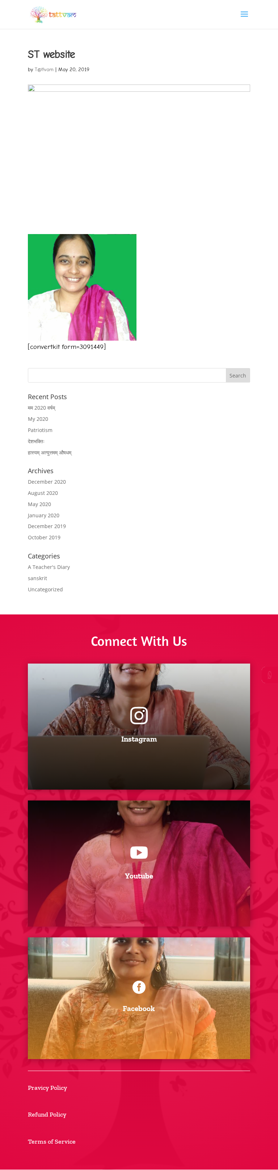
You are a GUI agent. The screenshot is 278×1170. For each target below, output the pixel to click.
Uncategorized (45, 589)
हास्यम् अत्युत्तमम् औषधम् (49, 452)
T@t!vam (44, 69)
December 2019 (47, 526)
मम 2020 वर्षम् (41, 407)
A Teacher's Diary (49, 567)
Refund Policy (47, 1114)
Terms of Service (52, 1141)
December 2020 (47, 481)
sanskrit (37, 578)
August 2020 (43, 492)
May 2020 (39, 504)
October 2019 (44, 537)
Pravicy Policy (47, 1088)
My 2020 (38, 418)
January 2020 (43, 515)
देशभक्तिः (36, 441)
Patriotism (40, 430)
